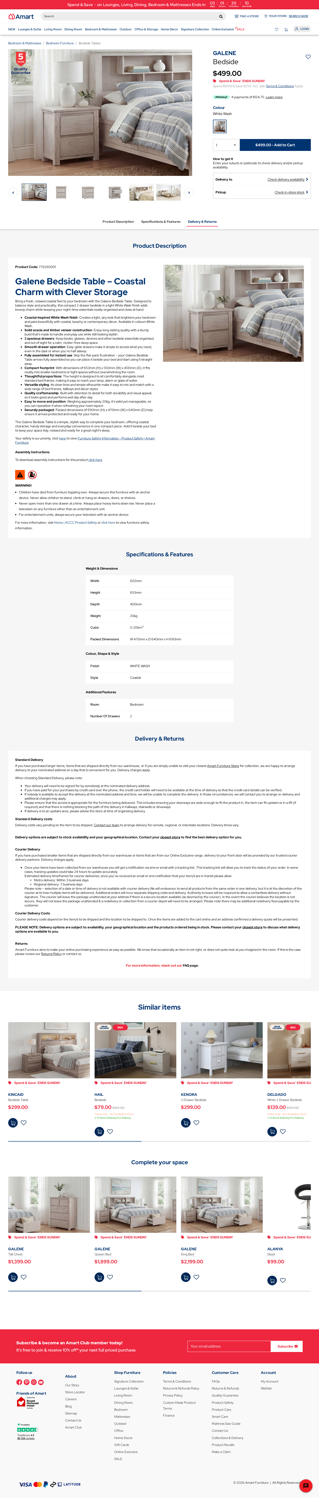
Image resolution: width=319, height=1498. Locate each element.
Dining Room (123, 1402)
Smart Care (220, 1416)
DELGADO (276, 1094)
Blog (68, 1406)
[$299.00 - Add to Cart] (13, 1123)
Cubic (94, 627)
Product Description (118, 221)
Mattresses (122, 1416)
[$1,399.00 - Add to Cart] (13, 1277)
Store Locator (75, 1392)
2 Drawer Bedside (193, 1100)
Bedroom (121, 1409)
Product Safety (223, 1402)
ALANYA (275, 1249)
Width (94, 581)
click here (95, 460)
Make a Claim (221, 1452)
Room (94, 704)
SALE (118, 1459)
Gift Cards (121, 1445)
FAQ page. (191, 965)
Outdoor (120, 1423)
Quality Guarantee (225, 1395)
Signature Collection (129, 1381)
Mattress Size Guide (226, 1423)
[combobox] (133, 16)
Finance (169, 1415)
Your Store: (288, 16)
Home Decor (123, 1438)
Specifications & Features (161, 221)
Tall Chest (15, 1254)
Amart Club (73, 1427)
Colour (219, 107)
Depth (95, 604)
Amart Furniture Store (223, 766)
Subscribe (285, 1346)
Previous (13, 192)
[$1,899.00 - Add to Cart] (99, 1277)
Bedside (100, 1100)
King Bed (187, 1254)
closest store (170, 837)
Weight (95, 616)
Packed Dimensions (104, 639)
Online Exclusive (126, 1452)
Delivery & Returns (202, 221)
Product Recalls (223, 1445)
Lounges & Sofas (126, 1388)
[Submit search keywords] (221, 16)
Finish (94, 666)
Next (189, 192)
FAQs (216, 1381)
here (62, 438)
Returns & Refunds (225, 1388)
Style (94, 678)
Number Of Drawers (105, 716)
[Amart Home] (21, 16)
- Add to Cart (275, 145)
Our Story (72, 1385)
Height (95, 592)
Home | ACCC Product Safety (75, 522)
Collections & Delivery (227, 1438)
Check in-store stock (290, 192)
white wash (222, 113)
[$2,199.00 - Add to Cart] (185, 1277)
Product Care (221, 1409)
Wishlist (266, 1388)
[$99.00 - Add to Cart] (272, 1280)
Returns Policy (51, 954)
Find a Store (249, 16)
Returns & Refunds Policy (181, 1388)
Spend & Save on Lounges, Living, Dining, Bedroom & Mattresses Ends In (159, 4)
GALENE (16, 1249)
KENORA (189, 1094)
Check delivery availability (286, 179)
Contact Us (73, 1420)
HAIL (99, 1094)
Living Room (123, 1395)
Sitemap (71, 1413)
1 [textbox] (216, 145)
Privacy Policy (173, 1395)
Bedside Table (18, 1100)
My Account (269, 1381)
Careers (71, 1399)
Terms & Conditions (280, 86)
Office (118, 1430)
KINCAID (16, 1094)
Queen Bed (103, 1254)
